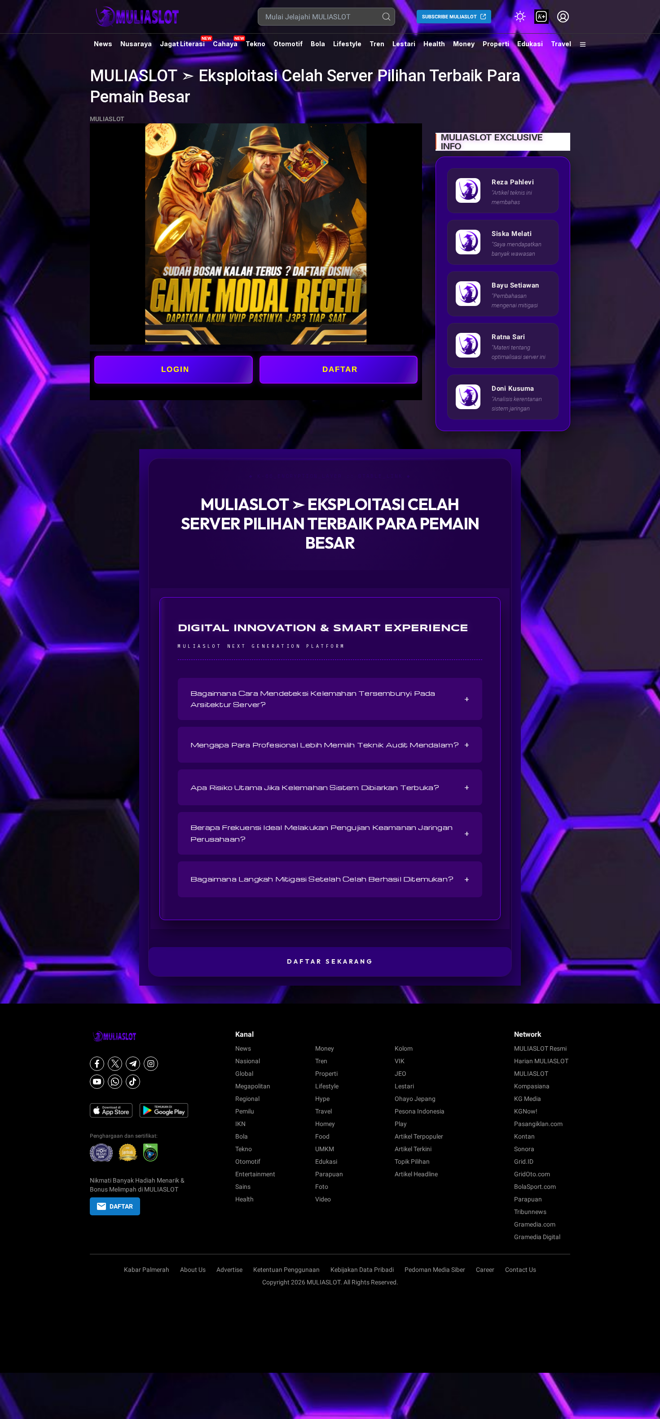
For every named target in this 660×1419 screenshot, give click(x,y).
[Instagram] (151, 1064)
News (103, 44)
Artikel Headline (416, 1174)
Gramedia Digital (537, 1236)
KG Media (527, 1098)
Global (244, 1073)
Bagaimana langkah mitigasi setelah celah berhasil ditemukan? (330, 879)
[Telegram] (133, 1064)
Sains (243, 1186)
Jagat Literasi (182, 44)
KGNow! (525, 1111)
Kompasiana (532, 1086)
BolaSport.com (535, 1186)
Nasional (247, 1061)
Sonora (524, 1149)
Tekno (255, 44)
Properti (496, 44)
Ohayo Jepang (415, 1098)
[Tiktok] (133, 1081)
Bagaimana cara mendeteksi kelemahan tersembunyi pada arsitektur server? (330, 699)
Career (485, 1269)
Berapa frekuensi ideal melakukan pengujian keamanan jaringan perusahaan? (330, 833)
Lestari (403, 47)
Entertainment (255, 1174)
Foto (321, 1186)
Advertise (229, 1269)
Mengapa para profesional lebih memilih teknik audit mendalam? (330, 745)
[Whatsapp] (115, 1081)
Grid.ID (523, 1161)
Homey (325, 1123)
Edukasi (530, 44)
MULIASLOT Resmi (540, 1048)
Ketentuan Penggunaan (286, 1269)
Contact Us (520, 1269)
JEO (400, 1073)
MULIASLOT (107, 118)
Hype (322, 1098)
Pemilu (244, 1111)
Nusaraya (136, 44)
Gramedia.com (534, 1224)
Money (464, 44)
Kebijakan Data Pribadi (362, 1269)
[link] (541, 16)
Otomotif (288, 44)
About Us (193, 1269)
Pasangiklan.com (538, 1123)
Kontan (524, 1136)
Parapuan (329, 1174)
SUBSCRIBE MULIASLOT (449, 17)
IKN (240, 1123)
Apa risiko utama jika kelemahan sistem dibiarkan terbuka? (330, 787)
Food (322, 1136)
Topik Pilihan (412, 1161)
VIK (400, 1061)
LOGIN (175, 369)
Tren (377, 44)
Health (434, 44)
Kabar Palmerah (146, 1269)
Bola (318, 44)
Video (323, 1199)
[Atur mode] (520, 16)
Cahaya (225, 44)
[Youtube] (97, 1081)
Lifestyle (347, 44)
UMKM (324, 1149)
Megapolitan (252, 1086)
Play (401, 1123)
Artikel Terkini (413, 1149)
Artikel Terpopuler (419, 1136)
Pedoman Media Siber (435, 1269)
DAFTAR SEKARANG (330, 961)
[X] (115, 1064)
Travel (561, 44)
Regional (247, 1098)
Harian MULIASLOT (541, 1061)
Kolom (404, 1048)
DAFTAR (340, 369)
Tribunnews (530, 1211)
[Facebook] (97, 1064)
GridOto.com (532, 1174)
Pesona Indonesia (419, 1111)
